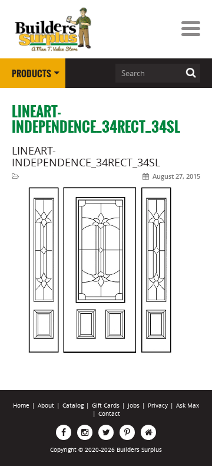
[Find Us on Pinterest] (127, 432)
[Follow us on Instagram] (84, 432)
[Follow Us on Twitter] (106, 432)
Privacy (158, 405)
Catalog (73, 405)
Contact (109, 414)
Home (21, 405)
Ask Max (187, 405)
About (46, 405)
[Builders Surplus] (53, 30)
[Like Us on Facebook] (63, 432)
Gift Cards (106, 405)
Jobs (134, 405)
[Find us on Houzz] (148, 432)
